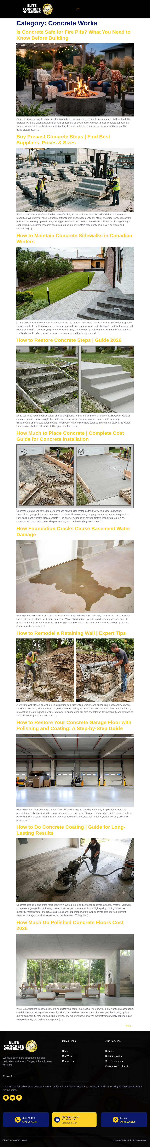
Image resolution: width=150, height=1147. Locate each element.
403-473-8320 (28, 1118)
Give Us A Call (29, 1122)
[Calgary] (116, 1120)
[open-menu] (78, 9)
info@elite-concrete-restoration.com (71, 1118)
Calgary (123, 1118)
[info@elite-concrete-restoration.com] (57, 1120)
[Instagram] (19, 1098)
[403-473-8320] (18, 1120)
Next (130, 1026)
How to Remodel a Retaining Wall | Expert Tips (71, 633)
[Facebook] (6, 1098)
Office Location (127, 1122)
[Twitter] (12, 1098)
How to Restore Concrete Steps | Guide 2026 (68, 340)
